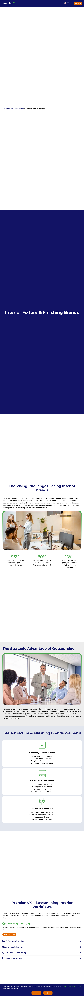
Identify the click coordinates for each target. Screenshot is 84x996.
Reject (47, 993)
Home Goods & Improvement (13, 108)
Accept (36, 993)
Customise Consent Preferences (72, 986)
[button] (42, 924)
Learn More (9, 934)
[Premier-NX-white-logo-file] (8, 2)
